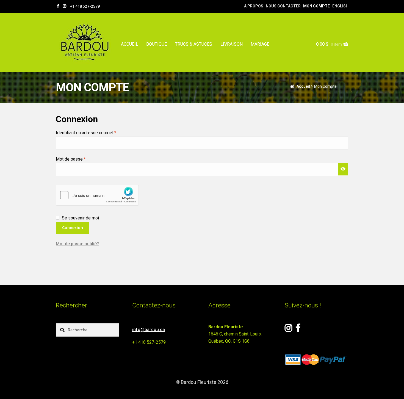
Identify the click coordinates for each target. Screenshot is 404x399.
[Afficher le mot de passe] (343, 169)
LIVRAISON (231, 44)
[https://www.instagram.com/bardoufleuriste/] (64, 6)
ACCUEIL (129, 44)
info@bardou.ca (148, 329)
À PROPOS (253, 6)
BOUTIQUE (156, 44)
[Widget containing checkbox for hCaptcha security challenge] (97, 195)
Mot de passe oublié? (77, 243)
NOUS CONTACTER (283, 6)
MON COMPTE (316, 6)
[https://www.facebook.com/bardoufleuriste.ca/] (58, 6)
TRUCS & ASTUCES (193, 44)
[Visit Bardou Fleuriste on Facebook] (297, 329)
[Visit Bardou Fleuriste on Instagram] (288, 329)
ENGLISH (340, 6)
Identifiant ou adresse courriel (96, 132)
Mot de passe (81, 159)
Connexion (72, 227)
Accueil (303, 86)
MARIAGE (260, 44)
